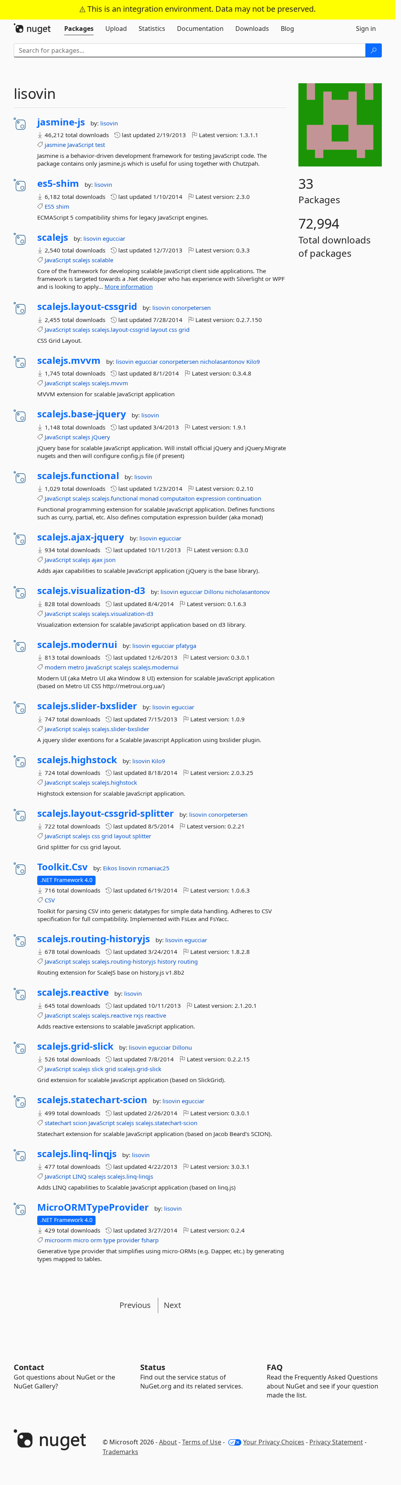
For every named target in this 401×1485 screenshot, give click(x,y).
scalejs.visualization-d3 (91, 590)
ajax (97, 560)
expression (211, 498)
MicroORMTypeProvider (93, 1207)
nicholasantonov (223, 361)
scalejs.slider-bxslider (87, 705)
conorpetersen (191, 307)
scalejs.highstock (77, 759)
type (109, 1240)
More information (129, 286)
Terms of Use (201, 1442)
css (173, 329)
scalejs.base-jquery (81, 414)
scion (80, 1123)
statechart (58, 1123)
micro (81, 1240)
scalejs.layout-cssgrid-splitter (105, 813)
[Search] (373, 50)
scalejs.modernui (77, 644)
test (100, 144)
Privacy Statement (336, 1442)
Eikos (111, 868)
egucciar (114, 238)
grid (184, 329)
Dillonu (214, 592)
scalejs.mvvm (69, 360)
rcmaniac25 (154, 868)
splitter (141, 836)
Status (152, 1367)
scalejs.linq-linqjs (77, 1153)
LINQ (79, 1176)
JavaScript (80, 144)
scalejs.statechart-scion (92, 1099)
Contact (29, 1367)
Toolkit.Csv (62, 866)
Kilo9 (253, 361)
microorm (58, 1240)
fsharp (150, 1240)
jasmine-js (61, 122)
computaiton (177, 498)
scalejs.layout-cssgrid (87, 306)
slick (97, 1069)
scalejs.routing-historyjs (93, 938)
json (110, 560)
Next (172, 1305)
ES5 (49, 206)
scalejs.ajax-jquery (80, 537)
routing (188, 961)
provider (128, 1240)
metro (76, 667)
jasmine (55, 144)
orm (96, 1240)
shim (62, 206)
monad (149, 498)
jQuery (101, 437)
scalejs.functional (78, 475)
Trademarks (120, 1451)
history (166, 961)
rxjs (138, 1015)
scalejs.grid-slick (75, 1046)
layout (158, 329)
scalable (102, 260)
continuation (244, 498)
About (168, 1442)
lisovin (109, 123)
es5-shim (58, 183)
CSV (50, 900)
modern (55, 667)
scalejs (52, 237)
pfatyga (186, 645)
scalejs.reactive (73, 992)
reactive (155, 1015)
